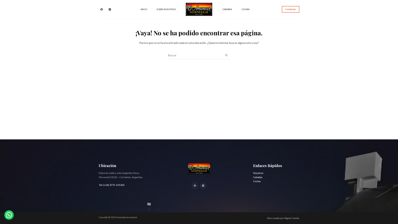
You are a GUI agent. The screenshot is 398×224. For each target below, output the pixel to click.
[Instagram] (110, 9)
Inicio (144, 9)
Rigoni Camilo (291, 218)
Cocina (245, 9)
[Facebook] (102, 9)
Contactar (290, 9)
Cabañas (227, 9)
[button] (9, 215)
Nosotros (258, 172)
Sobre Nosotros (166, 9)
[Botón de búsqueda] (226, 55)
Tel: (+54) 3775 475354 (111, 184)
